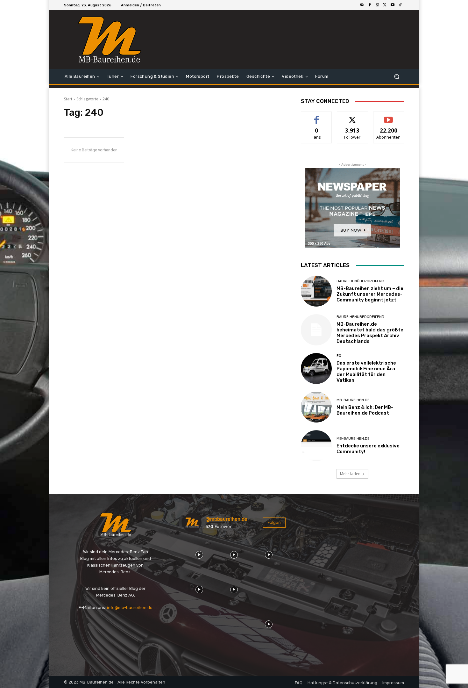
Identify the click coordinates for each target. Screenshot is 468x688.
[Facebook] (369, 5)
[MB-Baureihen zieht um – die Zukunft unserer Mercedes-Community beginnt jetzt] (316, 291)
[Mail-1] (362, 5)
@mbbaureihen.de (226, 519)
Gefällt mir (317, 116)
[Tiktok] (400, 5)
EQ (339, 356)
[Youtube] (392, 5)
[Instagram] (377, 5)
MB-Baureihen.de (353, 400)
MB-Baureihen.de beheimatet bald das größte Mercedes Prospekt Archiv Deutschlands (370, 332)
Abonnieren (389, 116)
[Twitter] (385, 5)
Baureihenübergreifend (360, 281)
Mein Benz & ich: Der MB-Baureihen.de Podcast (365, 410)
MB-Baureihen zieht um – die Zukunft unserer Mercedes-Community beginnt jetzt (370, 294)
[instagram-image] (199, 554)
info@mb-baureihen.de (129, 607)
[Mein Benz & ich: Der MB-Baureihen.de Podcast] (316, 407)
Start (68, 99)
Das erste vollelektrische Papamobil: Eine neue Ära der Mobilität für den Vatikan (366, 371)
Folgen (352, 116)
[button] (396, 76)
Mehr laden (350, 473)
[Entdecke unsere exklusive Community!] (316, 445)
